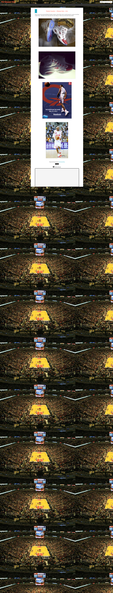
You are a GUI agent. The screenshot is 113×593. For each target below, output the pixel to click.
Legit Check (10, 4)
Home (2, 4)
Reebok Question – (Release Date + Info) (57, 11)
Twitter (5, 4)
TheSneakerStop (62, 161)
